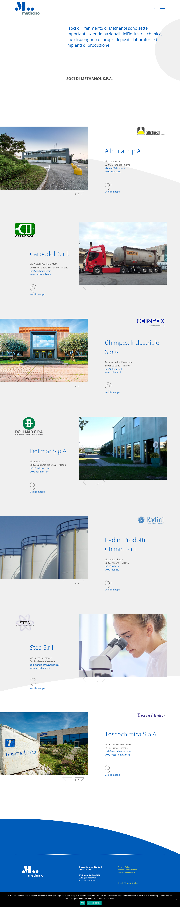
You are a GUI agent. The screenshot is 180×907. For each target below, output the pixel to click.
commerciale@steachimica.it (45, 664)
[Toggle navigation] (162, 8)
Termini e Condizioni (127, 869)
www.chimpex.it (113, 372)
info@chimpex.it (113, 369)
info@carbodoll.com (40, 271)
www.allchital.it (113, 171)
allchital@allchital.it (115, 168)
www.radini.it (112, 569)
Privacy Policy (124, 867)
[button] (79, 191)
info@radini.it (112, 566)
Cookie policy (94, 903)
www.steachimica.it (40, 668)
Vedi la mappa (112, 191)
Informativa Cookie (126, 872)
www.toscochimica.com (117, 754)
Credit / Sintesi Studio (128, 883)
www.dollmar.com (39, 471)
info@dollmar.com (40, 468)
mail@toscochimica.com (118, 751)
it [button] (154, 8)
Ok (82, 903)
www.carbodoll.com (40, 274)
